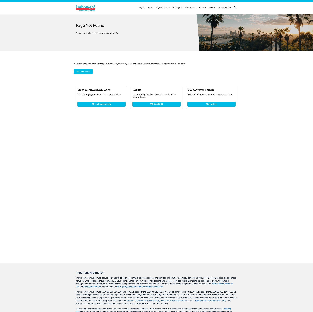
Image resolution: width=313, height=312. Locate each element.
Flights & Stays (162, 8)
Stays (150, 8)
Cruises (202, 8)
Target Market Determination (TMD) (210, 301)
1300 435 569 (156, 104)
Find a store (211, 104)
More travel (223, 8)
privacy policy (218, 284)
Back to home (83, 72)
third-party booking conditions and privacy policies (140, 287)
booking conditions (92, 287)
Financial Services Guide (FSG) (175, 301)
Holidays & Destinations (183, 8)
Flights (142, 8)
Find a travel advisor (101, 104)
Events (212, 8)
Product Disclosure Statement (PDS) (143, 301)
